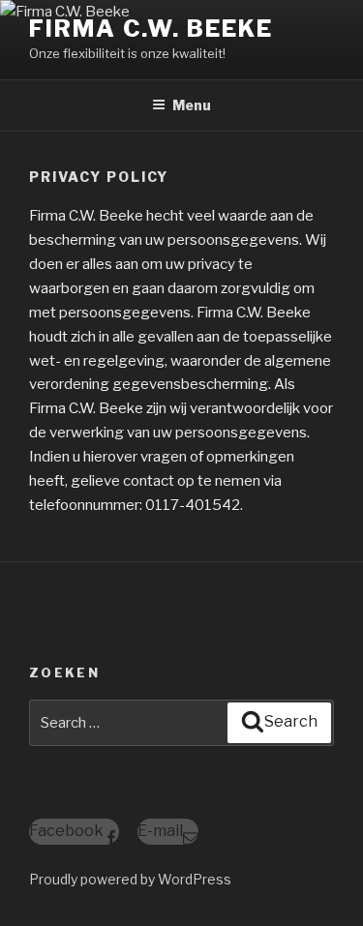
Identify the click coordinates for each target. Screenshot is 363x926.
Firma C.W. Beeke (151, 29)
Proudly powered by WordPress (130, 879)
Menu (191, 105)
